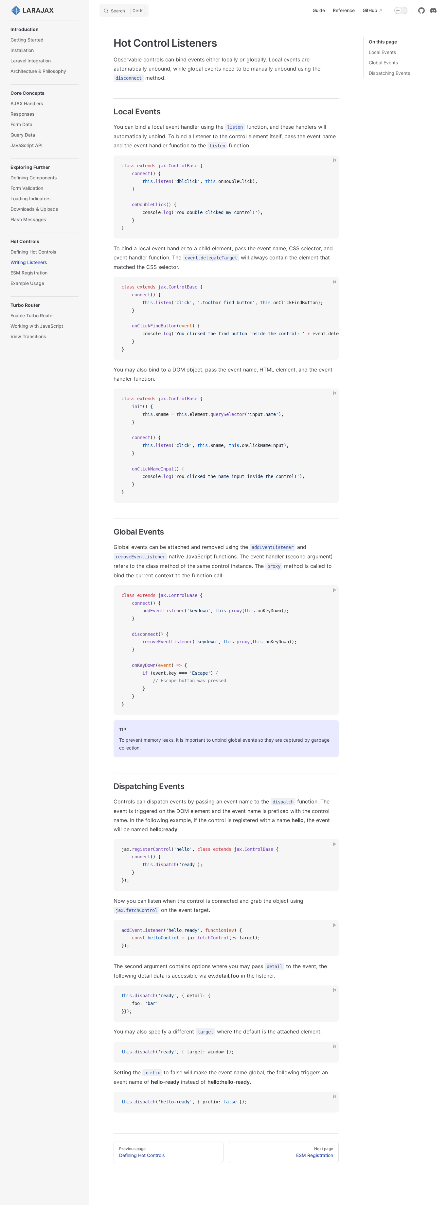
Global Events (383, 62)
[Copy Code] (328, 166)
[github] (421, 10)
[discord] (433, 10)
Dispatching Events (389, 73)
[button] (44, 29)
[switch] (400, 10)
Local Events (382, 52)
